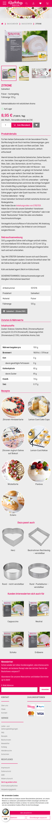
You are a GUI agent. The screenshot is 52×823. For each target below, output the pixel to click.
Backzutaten (27, 24)
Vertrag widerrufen (9, 782)
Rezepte (4, 736)
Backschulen (6, 740)
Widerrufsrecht (7, 779)
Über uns (4, 706)
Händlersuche (6, 751)
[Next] (46, 73)
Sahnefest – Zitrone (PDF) (15, 311)
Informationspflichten (9, 786)
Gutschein (5, 754)
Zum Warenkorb (23, 125)
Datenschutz (6, 771)
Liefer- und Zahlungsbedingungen (9, 727)
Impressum (5, 768)
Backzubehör (12, 24)
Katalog (4, 747)
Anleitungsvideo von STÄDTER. (28, 205)
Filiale (3, 709)
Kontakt (4, 713)
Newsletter (5, 743)
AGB (2, 775)
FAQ (2, 732)
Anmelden (45, 689)
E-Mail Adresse (7, 685)
